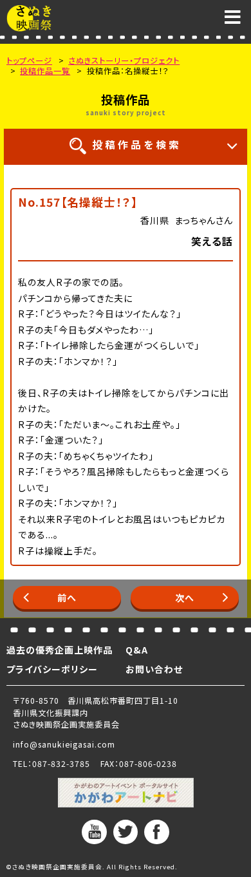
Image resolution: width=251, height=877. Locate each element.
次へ (184, 597)
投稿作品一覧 (45, 71)
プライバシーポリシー (52, 669)
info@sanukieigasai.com (64, 744)
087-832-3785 (61, 763)
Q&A (137, 649)
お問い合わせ (154, 669)
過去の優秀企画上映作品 (59, 649)
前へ (67, 597)
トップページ (29, 60)
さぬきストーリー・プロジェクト (124, 60)
